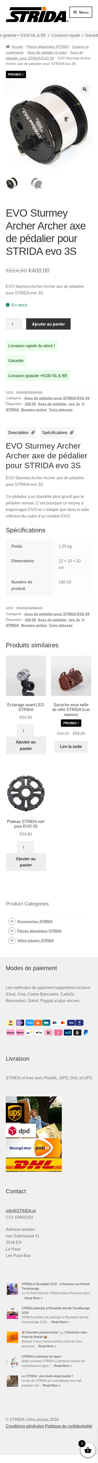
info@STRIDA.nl (21, 1211)
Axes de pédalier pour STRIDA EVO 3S (56, 398)
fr (83, 404)
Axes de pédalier (52, 404)
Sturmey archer (34, 410)
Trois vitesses (61, 410)
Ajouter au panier (48, 324)
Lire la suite (71, 746)
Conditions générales (25, 1426)
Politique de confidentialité (68, 1426)
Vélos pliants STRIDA (35, 940)
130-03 (30, 404)
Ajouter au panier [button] (26, 745)
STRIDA (12, 410)
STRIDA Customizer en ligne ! (42, 1356)
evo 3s (74, 404)
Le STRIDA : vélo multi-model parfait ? (47, 1376)
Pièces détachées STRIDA (48, 47)
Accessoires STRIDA (35, 921)
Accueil (17, 47)
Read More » (33, 1298)
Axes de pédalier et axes (47, 52)
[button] (85, 89)
